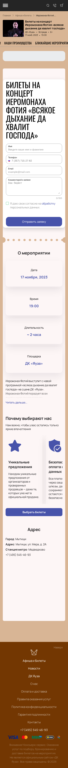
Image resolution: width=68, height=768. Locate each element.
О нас (34, 684)
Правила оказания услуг (34, 699)
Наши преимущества (18, 43)
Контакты (34, 722)
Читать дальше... (16, 402)
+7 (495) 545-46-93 (18, 555)
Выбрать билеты (34, 512)
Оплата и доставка (34, 691)
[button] (9, 160)
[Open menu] (5, 6)
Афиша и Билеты (34, 661)
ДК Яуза (34, 676)
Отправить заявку (34, 222)
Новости (34, 668)
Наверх (58, 647)
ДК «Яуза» (30, 32)
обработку (48, 203)
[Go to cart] (61, 5)
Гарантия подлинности (34, 714)
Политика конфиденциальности (34, 707)
